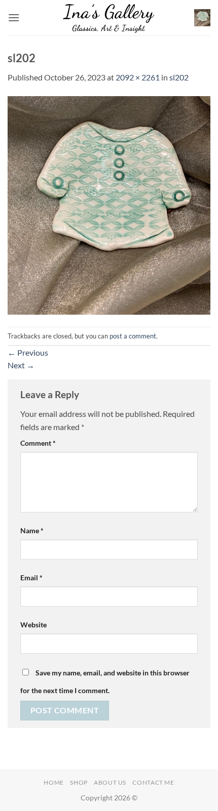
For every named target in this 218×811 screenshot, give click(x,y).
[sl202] (109, 204)
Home (53, 782)
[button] (14, 17)
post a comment (133, 336)
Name (32, 530)
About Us (110, 782)
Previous (28, 352)
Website (33, 624)
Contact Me (153, 782)
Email (31, 577)
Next (21, 365)
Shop (78, 782)
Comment (38, 443)
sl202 (179, 77)
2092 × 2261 (138, 77)
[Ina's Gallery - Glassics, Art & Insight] (109, 17)
